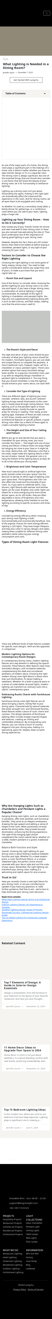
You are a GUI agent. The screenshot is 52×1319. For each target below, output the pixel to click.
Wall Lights (31, 1238)
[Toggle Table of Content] (43, 94)
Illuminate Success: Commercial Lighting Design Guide (25, 913)
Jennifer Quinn (8, 72)
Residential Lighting (12, 1264)
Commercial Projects (13, 1226)
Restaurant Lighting (12, 1253)
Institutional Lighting (13, 1272)
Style (5, 58)
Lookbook (30, 1268)
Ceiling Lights (32, 1230)
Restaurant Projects (12, 1223)
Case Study (31, 1261)
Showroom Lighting (12, 1261)
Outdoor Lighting (11, 1268)
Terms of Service (35, 1289)
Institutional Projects (13, 1234)
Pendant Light (33, 1226)
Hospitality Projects (12, 1219)
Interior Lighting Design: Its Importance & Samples (22, 906)
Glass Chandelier (34, 1223)
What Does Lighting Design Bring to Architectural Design (26, 900)
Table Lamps (32, 1234)
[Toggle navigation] (46, 13)
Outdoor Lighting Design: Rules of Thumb (22, 910)
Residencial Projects (12, 1230)
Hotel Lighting (10, 1257)
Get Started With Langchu (26, 80)
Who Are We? (32, 1253)
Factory (29, 1257)
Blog (28, 1264)
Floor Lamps (32, 1241)
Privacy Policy (19, 1289)
